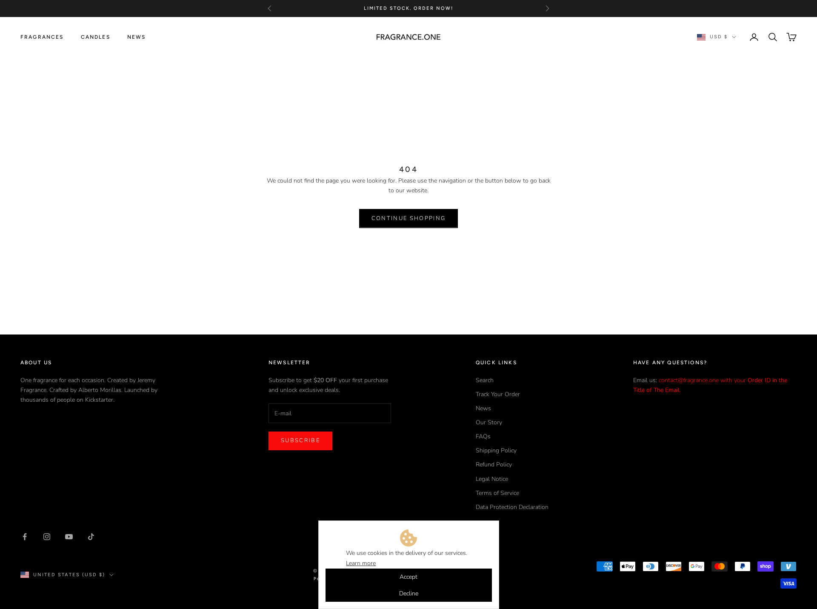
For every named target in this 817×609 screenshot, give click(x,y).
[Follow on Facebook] (24, 536)
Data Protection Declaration (512, 507)
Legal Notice (492, 479)
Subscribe (300, 440)
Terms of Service (497, 493)
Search (485, 380)
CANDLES (95, 37)
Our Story (489, 422)
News (483, 408)
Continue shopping (408, 218)
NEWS (136, 37)
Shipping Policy (496, 450)
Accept (408, 577)
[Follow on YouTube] (69, 536)
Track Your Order (498, 394)
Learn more (361, 563)
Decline (408, 593)
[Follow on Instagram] (47, 536)
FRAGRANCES (42, 37)
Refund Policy (494, 464)
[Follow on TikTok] (91, 536)
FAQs (483, 436)
